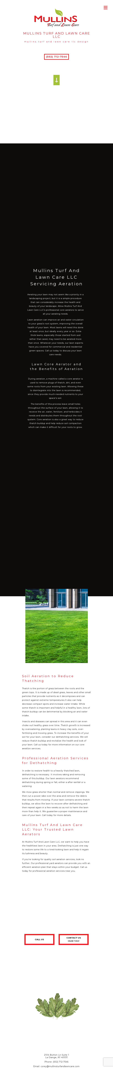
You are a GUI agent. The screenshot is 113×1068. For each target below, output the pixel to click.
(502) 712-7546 (56, 56)
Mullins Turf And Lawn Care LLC (56, 35)
